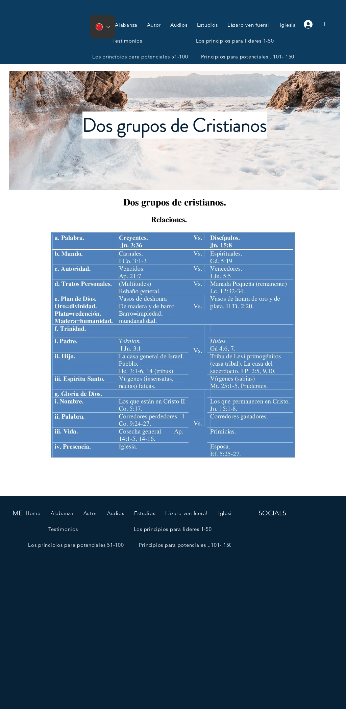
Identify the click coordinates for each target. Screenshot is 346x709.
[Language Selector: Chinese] (102, 27)
